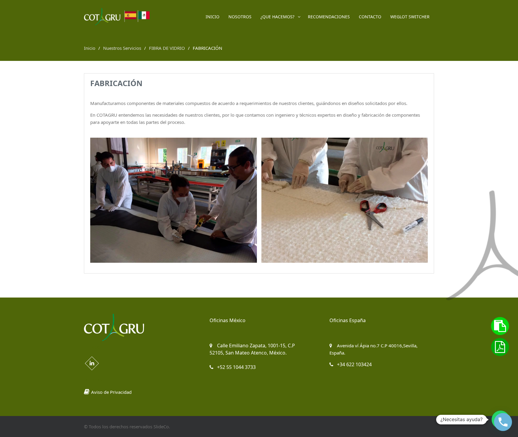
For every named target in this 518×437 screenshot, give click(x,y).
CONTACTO (370, 16)
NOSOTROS (240, 16)
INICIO (212, 16)
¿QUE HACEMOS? (277, 16)
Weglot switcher (410, 16)
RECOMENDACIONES (329, 16)
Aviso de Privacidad (111, 392)
